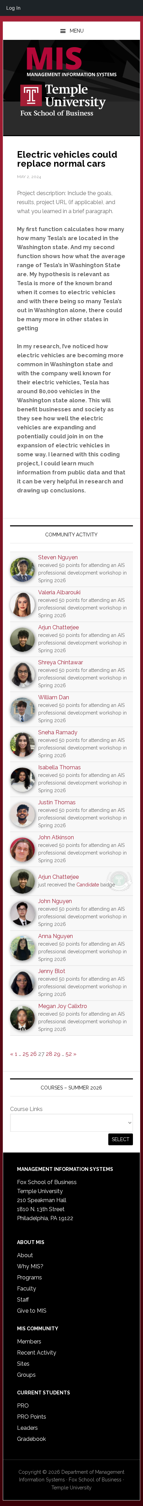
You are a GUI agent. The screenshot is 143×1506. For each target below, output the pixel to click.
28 (49, 1054)
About (25, 1255)
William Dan (53, 697)
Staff (23, 1299)
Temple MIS (71, 62)
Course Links (26, 1109)
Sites (23, 1363)
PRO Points (31, 1416)
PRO (23, 1405)
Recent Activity (36, 1352)
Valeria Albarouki (59, 592)
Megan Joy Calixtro (62, 1006)
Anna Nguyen (55, 936)
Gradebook (31, 1439)
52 (69, 1054)
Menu (77, 31)
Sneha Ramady (57, 732)
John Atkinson (56, 837)
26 (33, 1054)
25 (26, 1054)
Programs (29, 1277)
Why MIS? (30, 1266)
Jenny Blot (51, 971)
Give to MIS (32, 1310)
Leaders (27, 1428)
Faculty (26, 1288)
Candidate (87, 884)
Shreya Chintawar (60, 662)
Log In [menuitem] (13, 8)
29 (57, 1054)
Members (29, 1341)
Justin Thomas (57, 802)
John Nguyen (55, 901)
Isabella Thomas (59, 767)
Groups (26, 1375)
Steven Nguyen (58, 557)
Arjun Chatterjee (58, 627)
